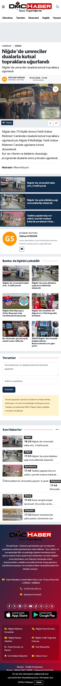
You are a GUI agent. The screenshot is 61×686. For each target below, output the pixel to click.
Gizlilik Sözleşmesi (34, 667)
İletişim (20, 667)
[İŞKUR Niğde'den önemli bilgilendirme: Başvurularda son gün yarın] (45, 329)
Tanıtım (20, 18)
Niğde (18, 46)
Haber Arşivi (41, 656)
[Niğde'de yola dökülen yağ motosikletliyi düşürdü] (45, 273)
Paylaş (9, 123)
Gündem (7, 18)
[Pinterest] (19, 606)
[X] (14, 606)
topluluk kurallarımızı (29, 399)
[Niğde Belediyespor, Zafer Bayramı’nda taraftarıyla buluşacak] (16, 301)
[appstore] (17, 615)
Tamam (38, 682)
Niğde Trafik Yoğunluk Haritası (44, 639)
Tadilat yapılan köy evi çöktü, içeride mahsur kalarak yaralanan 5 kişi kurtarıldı (40, 473)
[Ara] (57, 7)
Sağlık (45, 18)
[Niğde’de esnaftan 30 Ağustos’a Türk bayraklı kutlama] (45, 301)
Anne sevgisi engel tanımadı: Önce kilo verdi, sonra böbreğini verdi (38, 502)
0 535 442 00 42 (32, 589)
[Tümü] (57, 429)
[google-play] (44, 615)
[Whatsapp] (46, 606)
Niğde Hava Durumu (45, 629)
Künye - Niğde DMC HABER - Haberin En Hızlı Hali (30, 670)
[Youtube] (30, 606)
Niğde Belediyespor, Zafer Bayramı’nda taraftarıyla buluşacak (14, 313)
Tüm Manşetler (42, 647)
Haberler (6, 46)
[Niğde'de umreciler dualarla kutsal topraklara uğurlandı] (30, 101)
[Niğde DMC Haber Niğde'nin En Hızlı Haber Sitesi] (30, 7)
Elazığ (28, 496)
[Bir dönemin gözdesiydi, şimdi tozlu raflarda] (16, 329)
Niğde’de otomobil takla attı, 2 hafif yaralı (38, 443)
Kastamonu (30, 467)
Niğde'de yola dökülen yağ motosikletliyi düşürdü (44, 285)
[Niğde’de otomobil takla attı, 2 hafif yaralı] (16, 273)
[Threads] (41, 606)
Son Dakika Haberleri (18, 656)
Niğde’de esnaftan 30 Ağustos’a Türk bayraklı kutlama (44, 313)
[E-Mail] (21, 249)
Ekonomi (33, 18)
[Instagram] (25, 606)
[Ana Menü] (3, 7)
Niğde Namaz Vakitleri (13, 639)
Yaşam (57, 18)
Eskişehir (29, 510)
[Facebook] (9, 606)
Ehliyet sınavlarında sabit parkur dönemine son (38, 517)
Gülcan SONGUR (28, 236)
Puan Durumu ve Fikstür (13, 648)
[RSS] (51, 606)
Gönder (9, 389)
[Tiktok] (35, 606)
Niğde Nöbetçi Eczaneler (13, 630)
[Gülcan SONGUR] (10, 238)
